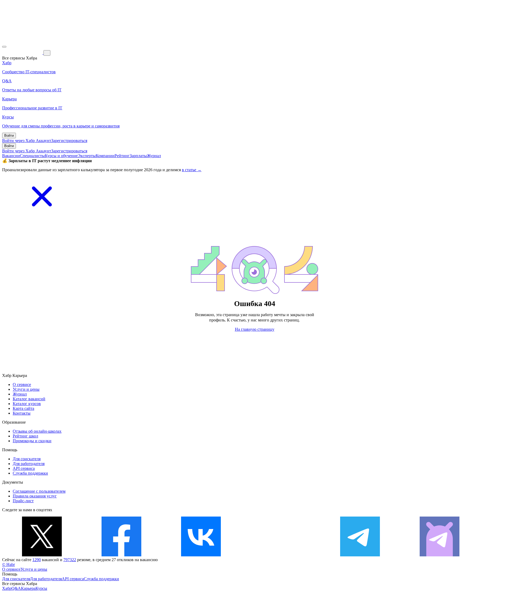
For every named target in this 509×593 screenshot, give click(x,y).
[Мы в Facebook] (121, 555)
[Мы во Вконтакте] (201, 555)
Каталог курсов (27, 403)
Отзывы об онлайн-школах (37, 431)
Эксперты (87, 155)
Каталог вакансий (29, 399)
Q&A (16, 588)
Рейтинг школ (25, 436)
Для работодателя (29, 463)
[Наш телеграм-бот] (439, 555)
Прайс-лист (23, 501)
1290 (36, 559)
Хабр (6, 588)
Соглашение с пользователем (39, 491)
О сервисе (22, 384)
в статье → (191, 169)
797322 (69, 559)
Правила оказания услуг (35, 496)
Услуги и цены (26, 389)
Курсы (41, 588)
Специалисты (32, 155)
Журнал (154, 155)
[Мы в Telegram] (360, 555)
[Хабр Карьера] (22, 52)
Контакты (21, 413)
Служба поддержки (30, 473)
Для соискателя (27, 459)
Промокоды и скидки (32, 441)
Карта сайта (23, 408)
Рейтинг (122, 155)
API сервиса (24, 468)
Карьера (28, 588)
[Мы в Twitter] (42, 555)
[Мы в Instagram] (280, 555)
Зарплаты (138, 155)
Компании (105, 155)
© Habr (8, 564)
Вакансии (11, 155)
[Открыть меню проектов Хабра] (4, 47)
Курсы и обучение (61, 155)
